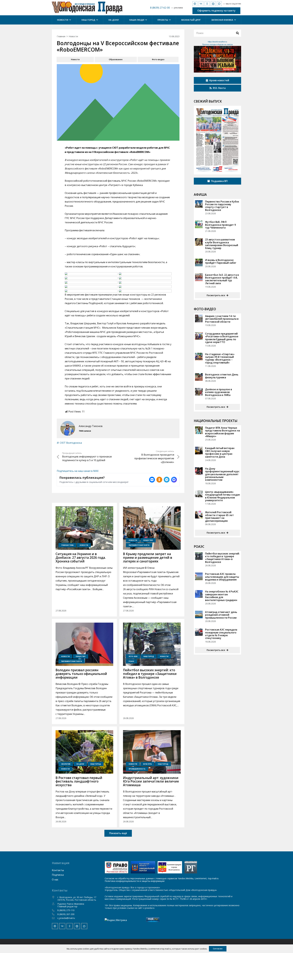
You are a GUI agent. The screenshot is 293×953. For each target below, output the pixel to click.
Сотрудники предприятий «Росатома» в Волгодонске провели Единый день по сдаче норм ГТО (221, 338)
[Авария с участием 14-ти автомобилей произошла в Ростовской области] (199, 318)
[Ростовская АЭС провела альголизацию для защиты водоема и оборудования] (199, 576)
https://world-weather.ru (217, 42)
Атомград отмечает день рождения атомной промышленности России (221, 614)
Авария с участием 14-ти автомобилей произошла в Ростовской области (222, 318)
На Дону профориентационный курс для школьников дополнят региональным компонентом (222, 474)
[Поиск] (237, 33)
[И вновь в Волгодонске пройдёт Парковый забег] (199, 262)
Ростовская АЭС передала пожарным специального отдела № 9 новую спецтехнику (221, 634)
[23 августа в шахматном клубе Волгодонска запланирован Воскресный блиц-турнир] (199, 242)
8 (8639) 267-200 (65, 914)
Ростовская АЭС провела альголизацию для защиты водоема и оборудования (222, 576)
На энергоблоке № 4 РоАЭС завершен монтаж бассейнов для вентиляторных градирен (221, 596)
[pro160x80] (143, 867)
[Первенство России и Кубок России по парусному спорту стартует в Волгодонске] (199, 204)
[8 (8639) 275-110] (54, 910)
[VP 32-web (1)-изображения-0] (217, 140)
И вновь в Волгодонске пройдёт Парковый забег (220, 261)
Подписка (58, 874)
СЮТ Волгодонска (71, 442)
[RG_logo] (190, 867)
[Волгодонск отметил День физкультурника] (199, 377)
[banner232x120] (116, 867)
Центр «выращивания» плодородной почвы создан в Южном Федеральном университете (222, 496)
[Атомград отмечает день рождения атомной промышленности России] (199, 614)
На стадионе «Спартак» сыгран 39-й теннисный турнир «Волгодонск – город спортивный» (219, 358)
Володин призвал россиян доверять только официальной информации (81, 674)
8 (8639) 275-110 (65, 910)
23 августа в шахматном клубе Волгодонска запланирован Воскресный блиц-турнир (221, 244)
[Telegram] (194, 3)
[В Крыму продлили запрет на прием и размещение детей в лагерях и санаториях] (152, 528)
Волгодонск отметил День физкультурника (221, 376)
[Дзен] (213, 3)
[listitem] (152, 480)
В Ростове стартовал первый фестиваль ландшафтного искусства (79, 781)
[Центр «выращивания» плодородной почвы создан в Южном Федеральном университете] (199, 494)
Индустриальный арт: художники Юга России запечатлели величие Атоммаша (151, 781)
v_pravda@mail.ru (66, 918)
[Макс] (219, 3)
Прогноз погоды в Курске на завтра (217, 44)
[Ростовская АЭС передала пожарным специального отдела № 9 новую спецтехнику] (199, 632)
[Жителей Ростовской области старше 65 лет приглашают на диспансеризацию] (199, 515)
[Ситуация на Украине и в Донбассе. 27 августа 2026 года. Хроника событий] (84, 528)
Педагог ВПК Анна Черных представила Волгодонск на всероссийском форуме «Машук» (222, 432)
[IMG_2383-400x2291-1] (170, 867)
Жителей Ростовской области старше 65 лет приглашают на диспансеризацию (219, 516)
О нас (55, 879)
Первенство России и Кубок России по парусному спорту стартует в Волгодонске (222, 206)
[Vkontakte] (201, 3)
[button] (69, 19)
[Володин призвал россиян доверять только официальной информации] (84, 644)
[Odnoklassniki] (207, 3)
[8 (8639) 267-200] (54, 914)
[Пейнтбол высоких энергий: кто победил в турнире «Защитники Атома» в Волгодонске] (152, 644)
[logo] (87, 8)
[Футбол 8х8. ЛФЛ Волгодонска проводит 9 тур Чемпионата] (199, 224)
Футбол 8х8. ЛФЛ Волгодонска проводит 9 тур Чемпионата (220, 224)
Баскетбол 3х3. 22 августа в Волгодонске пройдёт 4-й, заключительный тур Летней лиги (222, 279)
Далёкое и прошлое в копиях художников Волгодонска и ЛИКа (218, 392)
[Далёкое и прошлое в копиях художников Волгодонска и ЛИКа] (199, 392)
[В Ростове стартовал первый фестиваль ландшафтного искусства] (84, 752)
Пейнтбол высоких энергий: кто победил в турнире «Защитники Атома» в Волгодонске (150, 674)
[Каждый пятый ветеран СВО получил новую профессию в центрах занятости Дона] (199, 450)
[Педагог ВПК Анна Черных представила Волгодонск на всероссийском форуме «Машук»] (199, 430)
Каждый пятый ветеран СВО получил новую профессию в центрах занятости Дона (219, 452)
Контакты (58, 870)
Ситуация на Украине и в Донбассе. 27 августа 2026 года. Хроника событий (81, 557)
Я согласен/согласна (231, 948)
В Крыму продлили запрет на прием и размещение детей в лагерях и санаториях (147, 557)
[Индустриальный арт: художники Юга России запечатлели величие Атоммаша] (152, 752)
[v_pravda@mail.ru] (54, 918)
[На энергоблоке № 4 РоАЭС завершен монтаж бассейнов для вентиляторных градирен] (199, 594)
